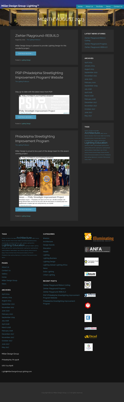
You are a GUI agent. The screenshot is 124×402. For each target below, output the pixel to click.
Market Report (96, 150)
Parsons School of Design (95, 152)
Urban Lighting (49, 275)
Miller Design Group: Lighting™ (20, 5)
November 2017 (91, 106)
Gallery (4, 274)
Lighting (46, 255)
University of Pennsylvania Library (29, 255)
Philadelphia (108, 154)
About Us (89, 6)
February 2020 (90, 82)
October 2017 (90, 109)
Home (80, 6)
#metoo (86, 130)
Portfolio (99, 6)
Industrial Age (97, 138)
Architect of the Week (94, 130)
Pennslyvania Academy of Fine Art (96, 154)
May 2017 (88, 116)
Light (92, 140)
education (91, 135)
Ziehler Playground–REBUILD (37, 35)
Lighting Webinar (89, 150)
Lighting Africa (101, 140)
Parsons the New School (11, 252)
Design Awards (49, 245)
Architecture (92, 132)
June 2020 (88, 79)
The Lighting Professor (33, 39)
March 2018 (89, 96)
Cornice (105, 133)
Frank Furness (97, 135)
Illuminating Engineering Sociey (29, 240)
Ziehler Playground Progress (96, 44)
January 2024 (90, 66)
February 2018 (90, 99)
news (101, 150)
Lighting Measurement (90, 147)
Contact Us (118, 6)
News (108, 6)
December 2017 (91, 102)
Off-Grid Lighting (24, 250)
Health (102, 135)
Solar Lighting (88, 157)
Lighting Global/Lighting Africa (101, 145)
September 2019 (91, 86)
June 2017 (88, 112)
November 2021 (91, 76)
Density (86, 135)
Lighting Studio (106, 147)
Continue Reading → (25, 53)
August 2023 (89, 69)
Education (47, 248)
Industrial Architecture (14, 243)
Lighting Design (26, 60)
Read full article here (26, 113)
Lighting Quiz (99, 147)
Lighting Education (96, 142)
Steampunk (94, 157)
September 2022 (91, 72)
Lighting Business (50, 258)
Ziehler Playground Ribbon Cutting (56, 285)
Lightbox (96, 140)
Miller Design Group (9, 280)
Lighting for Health (89, 145)
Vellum (90, 159)
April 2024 (88, 62)
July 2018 (88, 89)
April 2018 (88, 92)
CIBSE (101, 133)
